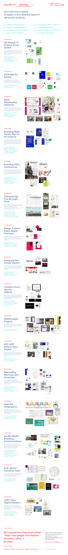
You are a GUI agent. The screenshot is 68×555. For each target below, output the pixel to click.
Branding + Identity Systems (15, 24)
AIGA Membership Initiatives (10, 102)
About (27, 549)
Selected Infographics (10, 405)
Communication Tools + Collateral (48, 24)
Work (18, 549)
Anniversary (34, 549)
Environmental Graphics (45, 27)
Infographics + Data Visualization (17, 30)
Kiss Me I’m (10, 4)
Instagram (56, 542)
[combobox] (25, 5)
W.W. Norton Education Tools (12, 469)
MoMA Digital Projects (11, 320)
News (22, 549)
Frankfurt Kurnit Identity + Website (12, 289)
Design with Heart (57, 4)
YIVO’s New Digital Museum (12, 501)
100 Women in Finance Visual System (11, 45)
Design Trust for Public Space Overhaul (12, 231)
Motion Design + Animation (15, 33)
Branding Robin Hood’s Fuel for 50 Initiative (12, 134)
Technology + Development (46, 33)
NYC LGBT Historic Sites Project (11, 347)
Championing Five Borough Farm (11, 199)
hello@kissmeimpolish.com (53, 537)
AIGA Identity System (11, 75)
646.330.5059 (49, 539)
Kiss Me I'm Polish (9, 549)
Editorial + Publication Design (16, 27)
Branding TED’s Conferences (12, 165)
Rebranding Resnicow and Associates (11, 375)
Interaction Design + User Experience (49, 30)
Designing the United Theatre (11, 261)
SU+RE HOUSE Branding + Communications (12, 438)
